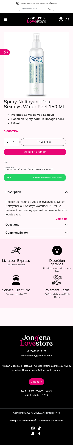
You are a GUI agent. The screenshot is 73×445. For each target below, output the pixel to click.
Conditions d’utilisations (52, 420)
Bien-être (8, 169)
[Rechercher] (51, 8)
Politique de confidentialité (23, 420)
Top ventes (47, 169)
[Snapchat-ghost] (33, 433)
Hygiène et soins (32, 169)
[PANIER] (67, 19)
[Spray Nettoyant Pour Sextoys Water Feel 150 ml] (36, 65)
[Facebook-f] (39, 433)
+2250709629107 (36, 351)
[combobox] (33, 8)
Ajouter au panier (35, 151)
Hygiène (18, 169)
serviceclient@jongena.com (36, 355)
